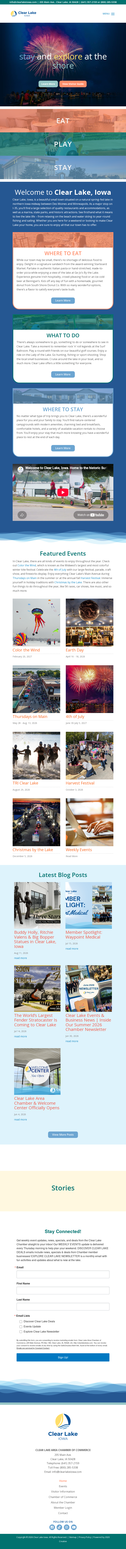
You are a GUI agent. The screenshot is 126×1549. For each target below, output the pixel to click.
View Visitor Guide (73, 83)
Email (20, 1267)
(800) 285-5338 (109, 2)
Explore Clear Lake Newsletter (41, 1331)
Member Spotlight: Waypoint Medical (83, 934)
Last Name (23, 1299)
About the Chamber (63, 1502)
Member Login (63, 1507)
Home (63, 1481)
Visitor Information (63, 1491)
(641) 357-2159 (89, 2)
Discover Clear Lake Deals (39, 1321)
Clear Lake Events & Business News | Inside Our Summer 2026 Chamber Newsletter (88, 1022)
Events (63, 1486)
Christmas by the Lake (68, 582)
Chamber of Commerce (63, 1497)
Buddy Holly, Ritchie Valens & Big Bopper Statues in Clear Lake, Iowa (35, 939)
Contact (63, 1513)
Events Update (32, 1326)
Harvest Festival (90, 578)
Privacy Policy (85, 1537)
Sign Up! (63, 1357)
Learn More (48, 83)
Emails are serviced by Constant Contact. (33, 1348)
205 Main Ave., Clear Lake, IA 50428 (58, 2)
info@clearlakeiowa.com (23, 2)
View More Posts (63, 1134)
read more (20, 958)
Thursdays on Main (25, 578)
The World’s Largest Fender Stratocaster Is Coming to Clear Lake (35, 1020)
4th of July (60, 569)
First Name (23, 1283)
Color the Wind (27, 565)
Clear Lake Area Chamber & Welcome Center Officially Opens (36, 1103)
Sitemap (73, 1537)
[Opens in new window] (52, 1527)
